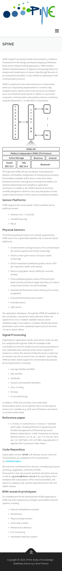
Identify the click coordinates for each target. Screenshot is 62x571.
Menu (56, 30)
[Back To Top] (31, 552)
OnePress (18, 563)
